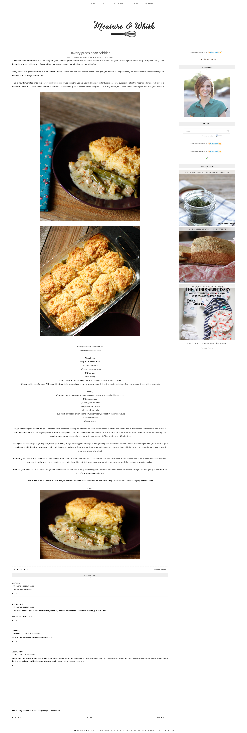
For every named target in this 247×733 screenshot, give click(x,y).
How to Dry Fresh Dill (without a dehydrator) (207, 172)
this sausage (118, 395)
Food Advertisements (198, 52)
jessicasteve (17, 652)
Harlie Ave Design (165, 731)
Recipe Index (120, 3)
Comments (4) (161, 569)
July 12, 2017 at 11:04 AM (24, 654)
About (104, 3)
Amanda (16, 583)
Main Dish (101, 57)
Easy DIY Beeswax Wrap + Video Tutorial (207, 229)
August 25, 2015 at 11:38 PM (25, 607)
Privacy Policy (207, 348)
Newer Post (18, 717)
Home (92, 3)
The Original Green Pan (73, 661)
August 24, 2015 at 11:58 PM (25, 586)
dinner (93, 57)
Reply (14, 594)
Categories (150, 3)
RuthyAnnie (17, 604)
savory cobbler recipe (52, 83)
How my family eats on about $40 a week (206, 343)
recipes (110, 57)
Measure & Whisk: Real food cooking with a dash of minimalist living (110, 731)
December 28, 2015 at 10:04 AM (26, 633)
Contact (136, 3)
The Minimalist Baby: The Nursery (207, 286)
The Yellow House (95, 350)
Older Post (162, 717)
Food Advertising (207, 136)
